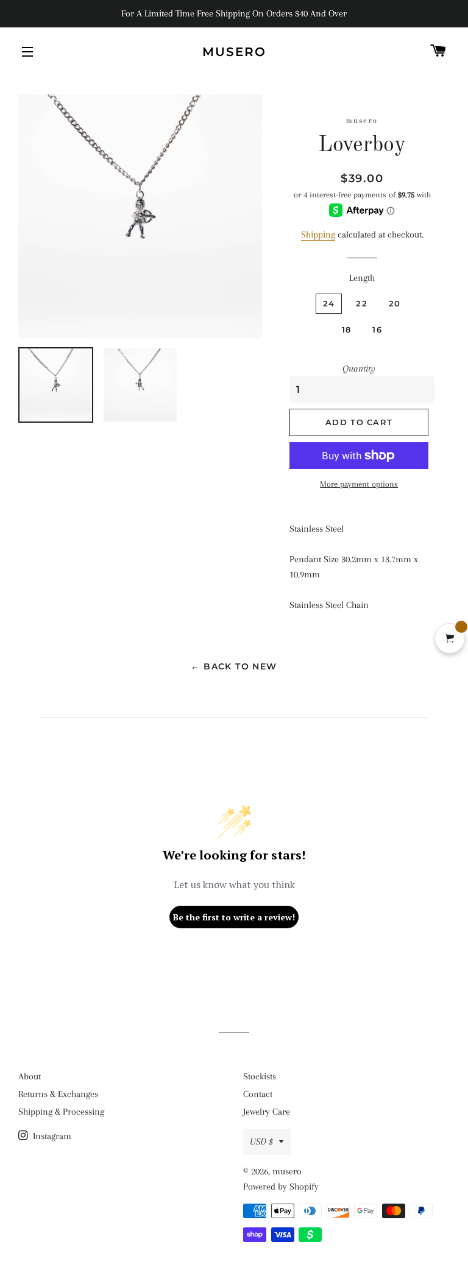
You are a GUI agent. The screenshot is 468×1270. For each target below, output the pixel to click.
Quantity (358, 368)
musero (234, 51)
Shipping (318, 234)
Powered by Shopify (281, 1186)
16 (377, 329)
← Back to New (234, 666)
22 (361, 303)
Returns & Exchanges (58, 1093)
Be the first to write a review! (234, 917)
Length (362, 277)
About (29, 1076)
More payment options (359, 484)
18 (347, 329)
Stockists (259, 1076)
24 (329, 303)
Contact (257, 1093)
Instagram (50, 1136)
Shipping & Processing (61, 1111)
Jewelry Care (266, 1111)
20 (395, 303)
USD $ (261, 1141)
